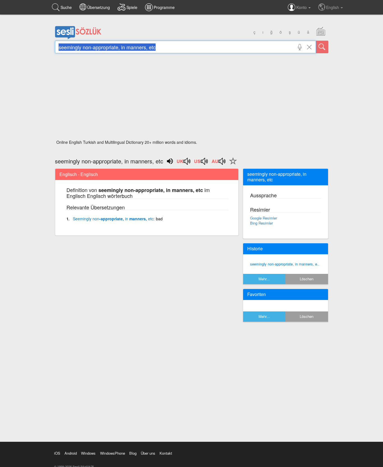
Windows (88, 453)
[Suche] (322, 47)
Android (70, 453)
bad (159, 218)
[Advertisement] (191, 98)
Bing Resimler (261, 223)
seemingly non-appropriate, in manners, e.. (284, 264)
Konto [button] (302, 7)
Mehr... (264, 278)
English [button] (333, 7)
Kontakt (166, 453)
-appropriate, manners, (113, 218)
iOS (57, 453)
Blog (133, 453)
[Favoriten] (231, 164)
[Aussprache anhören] (184, 163)
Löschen (306, 278)
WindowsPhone (112, 453)
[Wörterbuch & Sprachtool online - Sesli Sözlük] (78, 38)
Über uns (148, 453)
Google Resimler (263, 218)
